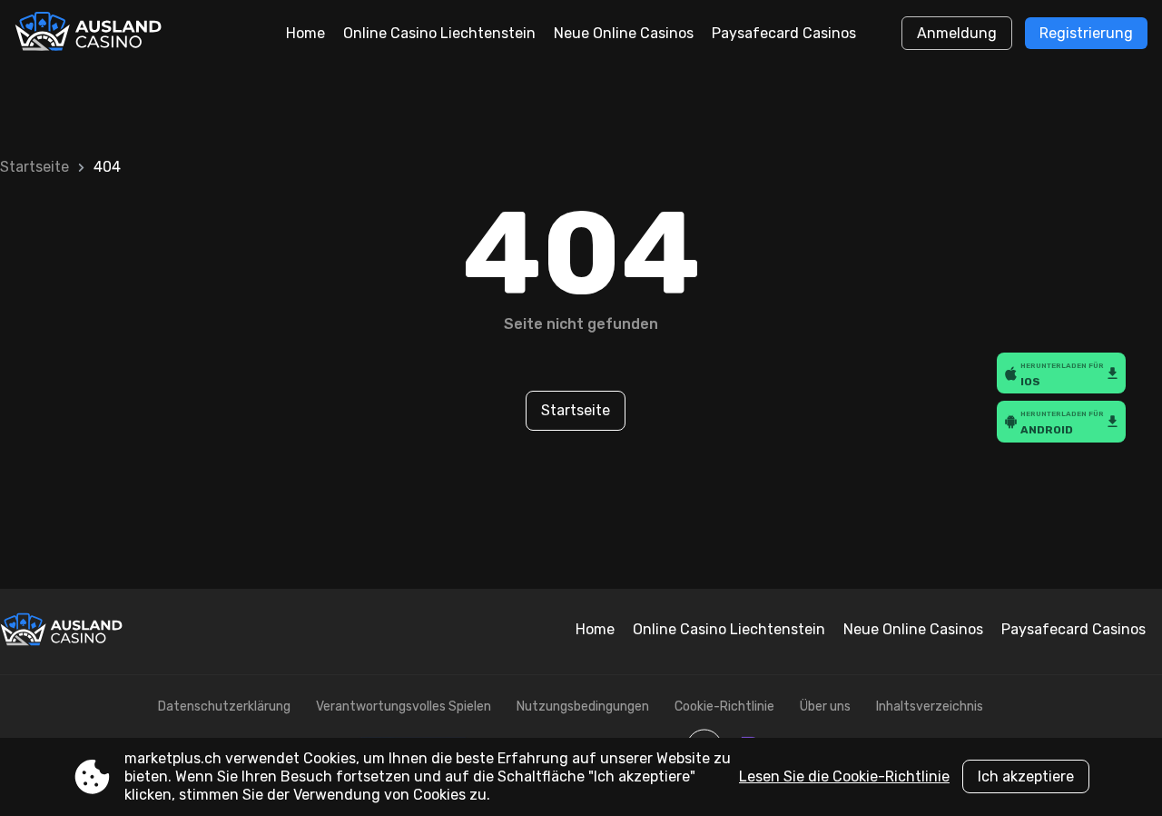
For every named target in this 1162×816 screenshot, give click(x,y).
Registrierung (1086, 33)
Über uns (825, 706)
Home (305, 33)
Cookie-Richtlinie (724, 706)
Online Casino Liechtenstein (439, 33)
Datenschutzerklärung (224, 706)
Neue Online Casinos (624, 33)
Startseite (34, 166)
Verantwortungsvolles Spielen (403, 706)
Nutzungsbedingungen (583, 706)
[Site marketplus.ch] (90, 34)
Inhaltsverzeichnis (929, 706)
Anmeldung (957, 33)
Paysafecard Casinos (784, 33)
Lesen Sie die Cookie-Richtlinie (844, 776)
